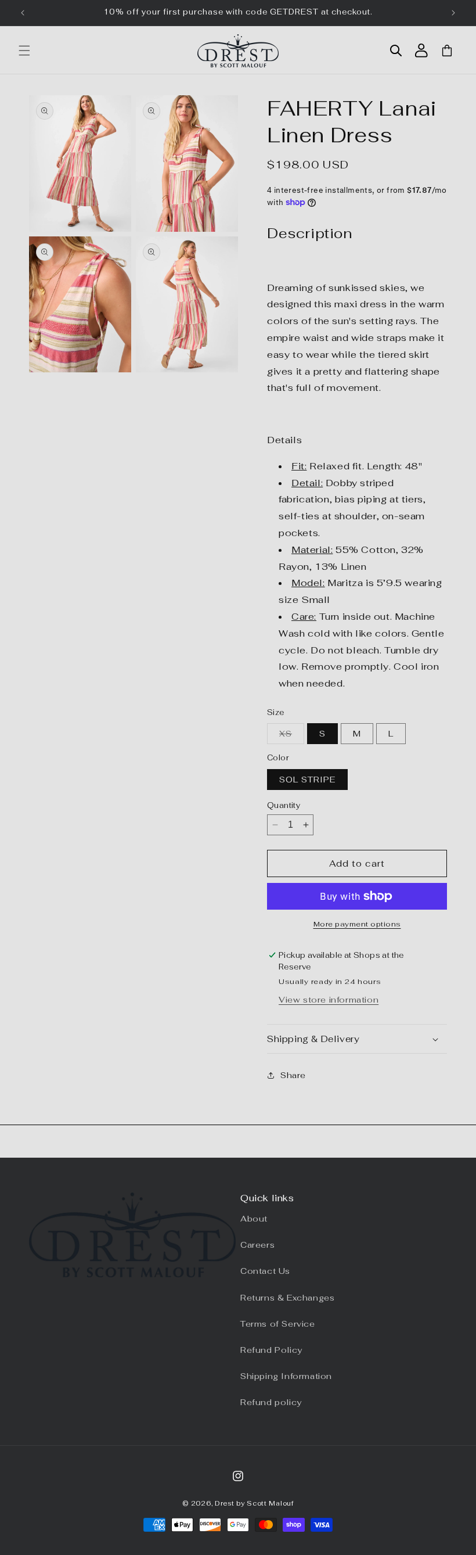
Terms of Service (277, 1324)
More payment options (357, 924)
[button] (24, 50)
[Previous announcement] (22, 13)
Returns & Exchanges (287, 1297)
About (254, 1218)
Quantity (283, 805)
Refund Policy (271, 1350)
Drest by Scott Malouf (254, 1503)
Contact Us (265, 1271)
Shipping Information (286, 1376)
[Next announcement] (453, 13)
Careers (257, 1245)
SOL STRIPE (307, 779)
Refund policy (271, 1402)
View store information (328, 999)
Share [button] (293, 1075)
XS (291, 736)
